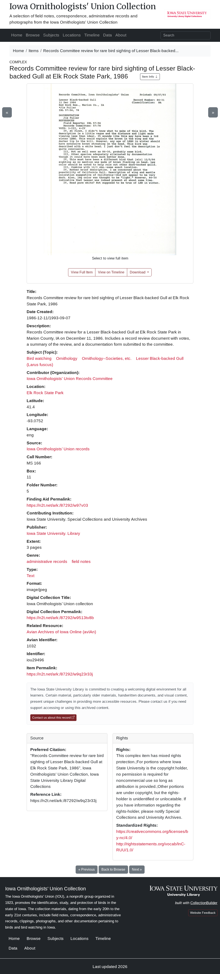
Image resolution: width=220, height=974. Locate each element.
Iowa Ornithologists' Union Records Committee (70, 378)
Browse (33, 35)
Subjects (51, 35)
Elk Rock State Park (45, 393)
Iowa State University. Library (53, 533)
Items (34, 50)
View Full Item (82, 272)
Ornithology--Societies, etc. (106, 358)
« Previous (86, 869)
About (120, 35)
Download (138, 272)
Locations (72, 35)
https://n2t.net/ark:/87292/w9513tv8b (60, 617)
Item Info (148, 76)
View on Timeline (111, 272)
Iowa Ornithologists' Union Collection (82, 6)
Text (30, 575)
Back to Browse (113, 869)
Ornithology (66, 358)
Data (107, 35)
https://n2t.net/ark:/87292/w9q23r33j (60, 674)
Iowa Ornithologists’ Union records (58, 449)
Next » (137, 869)
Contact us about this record (52, 717)
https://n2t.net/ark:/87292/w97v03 (57, 505)
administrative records (47, 561)
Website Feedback (202, 912)
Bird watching (39, 358)
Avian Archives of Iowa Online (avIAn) (61, 632)
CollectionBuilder (203, 903)
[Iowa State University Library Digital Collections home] (183, 890)
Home (16, 35)
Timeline (92, 35)
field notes (81, 561)
